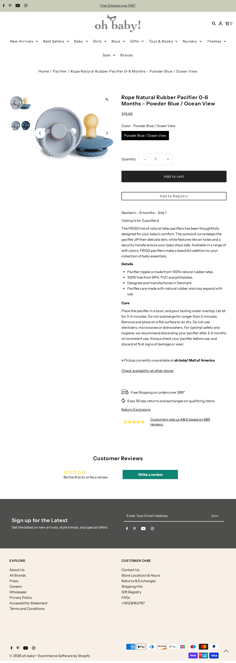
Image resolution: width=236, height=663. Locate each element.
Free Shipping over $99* (118, 5)
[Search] (214, 23)
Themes (214, 41)
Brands (126, 55)
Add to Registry (174, 196)
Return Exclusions (135, 409)
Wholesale (17, 592)
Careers (15, 586)
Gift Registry (131, 592)
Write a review (150, 474)
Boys (116, 41)
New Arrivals (21, 41)
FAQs (125, 597)
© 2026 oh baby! (22, 656)
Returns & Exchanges (138, 581)
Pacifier (60, 71)
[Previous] (40, 133)
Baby (78, 41)
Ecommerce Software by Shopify (64, 656)
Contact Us (130, 570)
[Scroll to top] (226, 651)
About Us (16, 570)
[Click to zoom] (107, 99)
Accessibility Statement (28, 603)
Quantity (128, 159)
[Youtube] (17, 6)
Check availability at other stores (147, 370)
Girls (97, 41)
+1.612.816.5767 (133, 603)
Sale (106, 55)
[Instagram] (25, 6)
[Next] (107, 133)
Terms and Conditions (26, 608)
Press (13, 581)
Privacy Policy (20, 597)
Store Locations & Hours (140, 575)
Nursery (190, 41)
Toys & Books (161, 41)
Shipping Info (132, 586)
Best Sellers (53, 41)
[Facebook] (3, 6)
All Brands (17, 575)
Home (43, 71)
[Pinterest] (9, 6)
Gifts (134, 41)
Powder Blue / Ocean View (145, 135)
